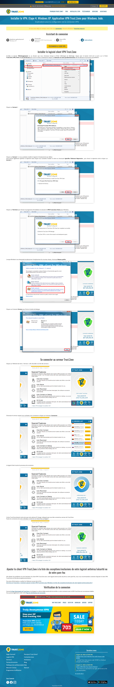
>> (59, 6)
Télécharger (86, 11)
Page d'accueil (10, 654)
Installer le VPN (75, 11)
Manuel (26, 668)
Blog (25, 662)
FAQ (25, 665)
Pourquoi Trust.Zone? (56, 11)
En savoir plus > (79, 673)
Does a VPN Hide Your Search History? (86, 667)
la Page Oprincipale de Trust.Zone (19, 591)
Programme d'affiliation (13, 670)
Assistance (103, 11)
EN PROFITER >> (73, 2)
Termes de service (12, 662)
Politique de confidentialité (15, 665)
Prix (66, 11)
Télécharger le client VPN (57, 46)
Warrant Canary (11, 668)
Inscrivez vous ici (79, 28)
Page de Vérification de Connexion (35, 593)
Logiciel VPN (10, 657)
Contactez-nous (29, 657)
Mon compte (103, 6)
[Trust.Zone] (15, 11)
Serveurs (95, 11)
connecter (58, 28)
